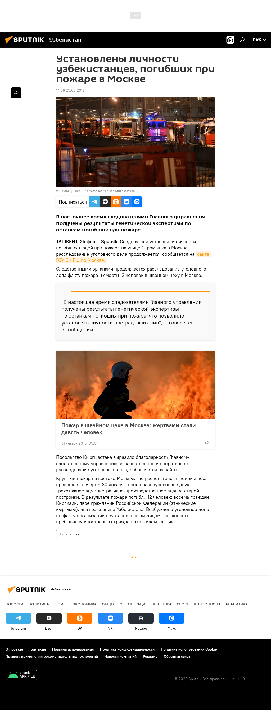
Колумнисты (207, 604)
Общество (112, 604)
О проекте (14, 649)
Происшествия (69, 534)
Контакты (38, 649)
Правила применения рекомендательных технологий (52, 656)
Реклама (150, 656)
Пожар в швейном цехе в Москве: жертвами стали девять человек (128, 429)
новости (14, 604)
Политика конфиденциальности (127, 649)
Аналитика (236, 604)
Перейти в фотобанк (123, 191)
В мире (60, 604)
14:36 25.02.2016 (70, 90)
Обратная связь (177, 656)
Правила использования (73, 649)
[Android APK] (22, 675)
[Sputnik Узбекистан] (26, 44)
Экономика (85, 604)
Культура (162, 604)
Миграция (138, 604)
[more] (206, 442)
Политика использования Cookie (189, 649)
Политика (39, 604)
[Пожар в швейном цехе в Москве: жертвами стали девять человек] (135, 385)
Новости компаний (120, 656)
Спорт (183, 604)
